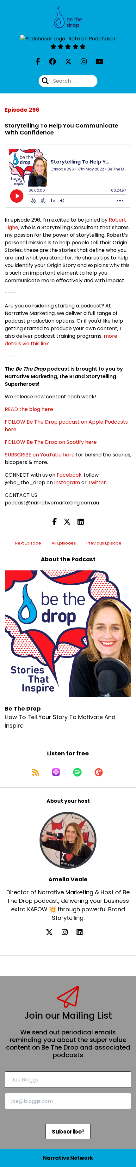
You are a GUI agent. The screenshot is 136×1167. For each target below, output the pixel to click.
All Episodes (64, 543)
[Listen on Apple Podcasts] (56, 772)
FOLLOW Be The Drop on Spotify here (51, 442)
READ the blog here (29, 409)
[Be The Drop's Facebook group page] (48, 62)
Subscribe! (68, 1131)
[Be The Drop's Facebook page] (38, 62)
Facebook (69, 475)
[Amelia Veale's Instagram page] (68, 932)
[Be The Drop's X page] (64, 62)
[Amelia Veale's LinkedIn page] (83, 932)
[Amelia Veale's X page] (53, 932)
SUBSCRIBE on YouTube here (40, 454)
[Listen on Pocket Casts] (98, 772)
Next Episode (28, 543)
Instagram (67, 482)
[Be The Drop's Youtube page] (95, 62)
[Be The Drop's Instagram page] (80, 62)
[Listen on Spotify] (77, 772)
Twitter (97, 482)
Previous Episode (103, 543)
